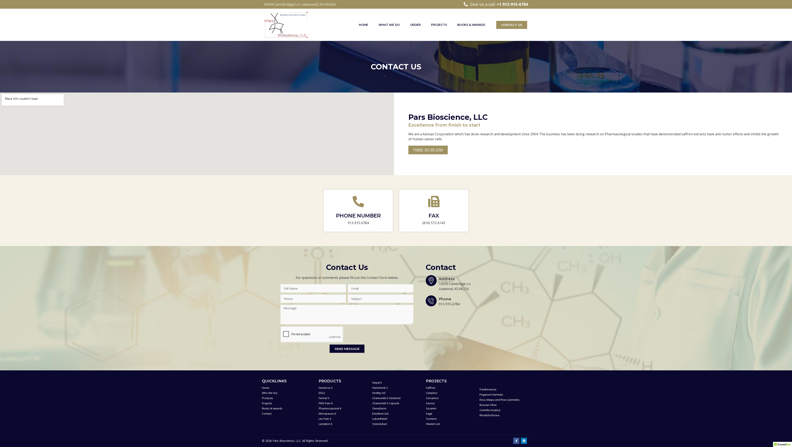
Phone (445, 299)
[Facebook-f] (516, 441)
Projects (439, 25)
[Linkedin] (524, 441)
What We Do (389, 25)
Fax (434, 216)
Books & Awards (471, 25)
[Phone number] (358, 201)
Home (363, 25)
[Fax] (434, 201)
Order (415, 25)
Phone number (358, 216)
